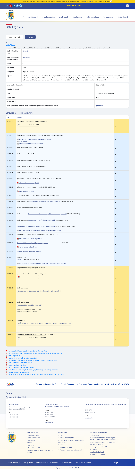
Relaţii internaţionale (93, 17)
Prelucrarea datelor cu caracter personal (71, 450)
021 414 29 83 (49, 414)
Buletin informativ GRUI (34, 448)
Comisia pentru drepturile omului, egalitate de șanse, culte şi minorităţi (36, 226)
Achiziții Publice (28, 462)
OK (111, 1)
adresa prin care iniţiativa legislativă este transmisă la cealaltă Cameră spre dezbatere (42, 263)
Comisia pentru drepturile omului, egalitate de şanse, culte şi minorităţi (47, 214)
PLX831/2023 (26, 57)
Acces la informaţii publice (67, 437)
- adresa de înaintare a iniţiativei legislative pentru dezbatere (27, 351)
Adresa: (9, 63)
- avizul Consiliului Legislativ (16, 365)
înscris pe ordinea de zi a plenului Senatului (29, 251)
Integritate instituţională (98, 454)
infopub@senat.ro (50, 422)
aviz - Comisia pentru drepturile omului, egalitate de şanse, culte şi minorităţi (40, 230)
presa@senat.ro (89, 418)
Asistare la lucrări (64, 445)
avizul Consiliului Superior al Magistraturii (30, 239)
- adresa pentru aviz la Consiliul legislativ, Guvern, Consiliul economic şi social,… (33, 360)
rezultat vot (20, 259)
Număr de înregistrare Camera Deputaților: (13, 58)
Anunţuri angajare (41, 462)
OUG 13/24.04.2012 (88, 1)
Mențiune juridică (123, 17)
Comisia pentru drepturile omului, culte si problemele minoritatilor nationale (38, 291)
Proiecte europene (108, 17)
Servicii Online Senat (74, 6)
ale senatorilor (95, 435)
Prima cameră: (11, 67)
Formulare (94, 449)
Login (116, 463)
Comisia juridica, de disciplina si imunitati (29, 305)
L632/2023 (10, 45)
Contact (88, 462)
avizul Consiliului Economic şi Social (29, 183)
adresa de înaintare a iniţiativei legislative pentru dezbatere (35, 139)
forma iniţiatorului (24, 141)
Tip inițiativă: (10, 71)
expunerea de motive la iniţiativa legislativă (31, 143)
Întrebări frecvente (67, 462)
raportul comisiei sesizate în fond (28, 247)
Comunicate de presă (34, 437)
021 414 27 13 (88, 410)
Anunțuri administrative (14, 462)
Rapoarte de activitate (66, 447)
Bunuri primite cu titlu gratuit (99, 447)
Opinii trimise (99, 105)
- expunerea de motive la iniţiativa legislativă (22, 358)
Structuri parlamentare (48, 17)
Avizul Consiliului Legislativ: (15, 85)
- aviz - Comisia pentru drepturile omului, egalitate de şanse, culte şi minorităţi (32, 370)
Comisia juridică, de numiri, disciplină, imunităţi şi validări (44, 201)
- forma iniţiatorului (13, 356)
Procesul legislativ (63, 17)
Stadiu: (9, 93)
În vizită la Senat (54, 462)
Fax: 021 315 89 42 (50, 416)
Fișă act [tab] (30, 37)
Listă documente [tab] (14, 37)
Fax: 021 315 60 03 (90, 412)
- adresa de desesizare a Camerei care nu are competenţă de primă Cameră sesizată (34, 353)
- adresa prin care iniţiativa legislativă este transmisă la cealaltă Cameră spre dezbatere (35, 375)
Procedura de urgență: (13, 89)
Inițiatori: (9, 76)
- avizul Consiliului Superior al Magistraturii (21, 367)
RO (127, 6)
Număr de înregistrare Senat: (13, 52)
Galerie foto (31, 440)
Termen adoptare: (12, 101)
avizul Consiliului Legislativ (26, 191)
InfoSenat (31, 445)
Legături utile (79, 462)
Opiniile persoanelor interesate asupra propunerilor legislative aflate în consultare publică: (32, 105)
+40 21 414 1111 (13, 415)
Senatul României (33, 17)
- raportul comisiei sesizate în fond (18, 372)
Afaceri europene (77, 17)
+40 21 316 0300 (13, 417)
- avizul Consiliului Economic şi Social (19, 363)
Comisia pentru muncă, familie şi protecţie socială (41, 220)
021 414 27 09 (49, 412)
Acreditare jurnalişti (33, 435)
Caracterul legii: (11, 97)
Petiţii (61, 435)
